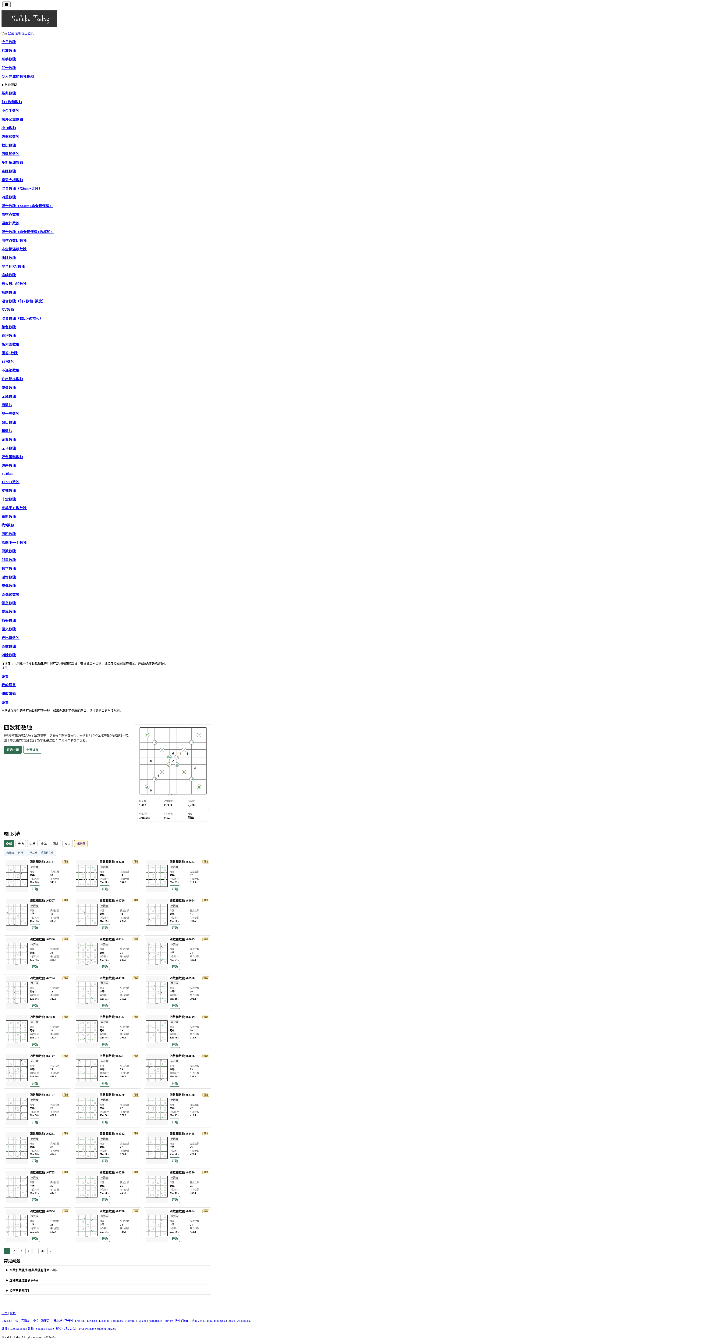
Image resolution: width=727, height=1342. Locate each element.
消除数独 (9, 655)
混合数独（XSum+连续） (22, 188)
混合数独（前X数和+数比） (24, 301)
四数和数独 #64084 (182, 1211)
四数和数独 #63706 (112, 1211)
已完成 (33, 852)
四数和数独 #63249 (112, 1172)
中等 (44, 843)
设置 (5, 676)
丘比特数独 (11, 638)
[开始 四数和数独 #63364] (87, 954)
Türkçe (168, 1320)
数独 (5, 1328)
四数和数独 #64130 (112, 978)
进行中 (21, 852)
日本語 (57, 1320)
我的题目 (9, 685)
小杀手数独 (11, 111)
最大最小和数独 (14, 284)
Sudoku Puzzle (45, 1328)
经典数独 (9, 93)
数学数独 (9, 569)
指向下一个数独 (14, 543)
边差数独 (9, 466)
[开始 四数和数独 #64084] (157, 1225)
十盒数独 (9, 499)
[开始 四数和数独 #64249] (157, 1031)
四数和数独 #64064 (182, 900)
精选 (21, 843)
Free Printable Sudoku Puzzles (97, 1328)
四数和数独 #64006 (182, 1056)
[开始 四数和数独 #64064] (157, 915)
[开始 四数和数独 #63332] (87, 1148)
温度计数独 (11, 223)
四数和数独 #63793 (42, 1172)
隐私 (13, 1313)
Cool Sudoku (18, 1328)
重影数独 (9, 517)
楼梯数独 (9, 491)
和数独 (7, 431)
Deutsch (92, 1320)
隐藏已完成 (47, 852)
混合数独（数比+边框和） (22, 318)
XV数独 (8, 310)
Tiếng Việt (196, 1320)
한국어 (68, 1320)
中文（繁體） (42, 1320)
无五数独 (9, 440)
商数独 (7, 405)
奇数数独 (9, 646)
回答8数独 (10, 353)
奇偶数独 (9, 586)
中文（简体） (22, 1320)
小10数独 (9, 128)
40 (42, 1251)
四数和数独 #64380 (42, 939)
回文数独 (9, 629)
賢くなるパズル (66, 1328)
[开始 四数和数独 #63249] (87, 1187)
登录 (11, 33)
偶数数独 (9, 551)
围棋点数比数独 (14, 241)
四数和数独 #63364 (112, 939)
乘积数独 (9, 336)
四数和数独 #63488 (182, 1133)
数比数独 (9, 145)
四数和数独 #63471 (112, 1056)
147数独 (8, 362)
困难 (56, 843)
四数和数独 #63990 (182, 978)
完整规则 (32, 750)
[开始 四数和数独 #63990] (157, 992)
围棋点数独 (11, 214)
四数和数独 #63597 (42, 900)
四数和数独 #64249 (182, 1017)
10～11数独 (11, 482)
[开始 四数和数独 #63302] (87, 1031)
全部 (9, 843)
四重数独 (9, 197)
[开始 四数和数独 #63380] (157, 1187)
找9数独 (8, 525)
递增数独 (9, 577)
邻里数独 (9, 560)
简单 (32, 843)
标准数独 (9, 51)
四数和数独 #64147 (42, 1056)
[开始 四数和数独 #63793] (17, 1187)
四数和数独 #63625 (182, 939)
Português (117, 1320)
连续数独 (9, 275)
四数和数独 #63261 (42, 1133)
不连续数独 (11, 370)
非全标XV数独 (13, 267)
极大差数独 (11, 344)
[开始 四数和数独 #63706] (87, 1225)
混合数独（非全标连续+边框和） (28, 232)
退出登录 (28, 33)
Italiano (142, 1320)
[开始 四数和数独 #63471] (87, 1070)
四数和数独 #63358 (182, 1094)
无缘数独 (9, 396)
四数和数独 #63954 (42, 1211)
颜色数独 (9, 327)
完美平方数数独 (14, 508)
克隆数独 (9, 171)
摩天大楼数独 (12, 180)
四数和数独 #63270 (112, 1094)
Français (80, 1320)
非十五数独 (11, 414)
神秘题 (80, 843)
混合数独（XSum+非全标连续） (27, 206)
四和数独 (9, 534)
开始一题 (13, 750)
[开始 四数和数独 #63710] (87, 915)
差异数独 (9, 612)
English (6, 1320)
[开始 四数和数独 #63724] (17, 992)
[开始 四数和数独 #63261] (17, 1148)
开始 (35, 889)
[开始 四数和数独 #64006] (157, 1070)
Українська (244, 1320)
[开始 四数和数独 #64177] (17, 1109)
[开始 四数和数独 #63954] (17, 1225)
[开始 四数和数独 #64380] (17, 954)
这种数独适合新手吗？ (24, 1280)
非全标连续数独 (14, 249)
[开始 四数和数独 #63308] (17, 1031)
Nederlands (155, 1320)
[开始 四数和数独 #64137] (17, 876)
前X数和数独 (12, 102)
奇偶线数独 (11, 594)
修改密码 (9, 694)
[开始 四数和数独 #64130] (87, 992)
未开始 (10, 852)
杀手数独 (9, 59)
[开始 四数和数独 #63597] (17, 915)
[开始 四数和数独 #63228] (87, 876)
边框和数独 (11, 137)
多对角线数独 (12, 163)
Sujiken (7, 473)
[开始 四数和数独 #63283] (157, 876)
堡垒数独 (9, 603)
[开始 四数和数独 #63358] (157, 1109)
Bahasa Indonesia (214, 1320)
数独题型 (11, 85)
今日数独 (9, 42)
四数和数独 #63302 (112, 1017)
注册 (18, 33)
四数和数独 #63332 (112, 1133)
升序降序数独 (12, 379)
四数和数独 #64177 (42, 1094)
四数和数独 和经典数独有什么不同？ (34, 1270)
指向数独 (9, 292)
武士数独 (9, 68)
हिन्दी (177, 1320)
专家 (68, 843)
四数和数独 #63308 (42, 1017)
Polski (231, 1320)
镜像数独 (9, 388)
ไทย (185, 1320)
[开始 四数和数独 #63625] (157, 954)
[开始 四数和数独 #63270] (87, 1109)
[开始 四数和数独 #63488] (157, 1148)
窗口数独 (9, 422)
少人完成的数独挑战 (18, 77)
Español (104, 1320)
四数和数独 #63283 (182, 861)
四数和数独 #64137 (42, 861)
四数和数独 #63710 (112, 900)
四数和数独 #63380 (182, 1172)
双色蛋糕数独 (12, 457)
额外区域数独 (12, 119)
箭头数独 (9, 620)
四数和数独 (11, 154)
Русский (130, 1320)
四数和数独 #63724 (42, 978)
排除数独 (9, 258)
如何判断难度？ (20, 1290)
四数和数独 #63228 (112, 861)
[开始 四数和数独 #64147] (17, 1070)
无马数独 (9, 448)
